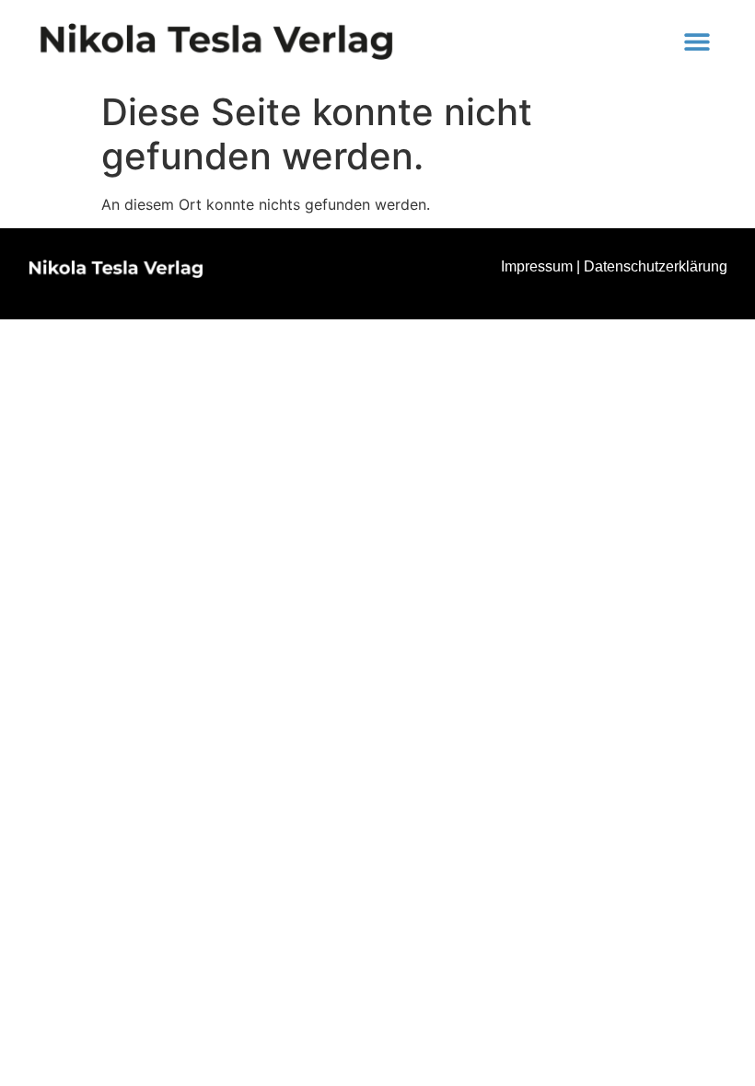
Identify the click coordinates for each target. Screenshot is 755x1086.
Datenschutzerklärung (655, 266)
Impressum (537, 266)
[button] (696, 42)
